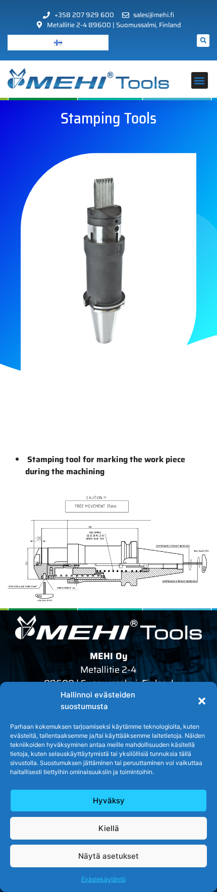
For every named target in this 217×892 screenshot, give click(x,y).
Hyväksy (109, 800)
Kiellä (108, 828)
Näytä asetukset (108, 856)
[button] (202, 701)
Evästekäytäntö (103, 879)
